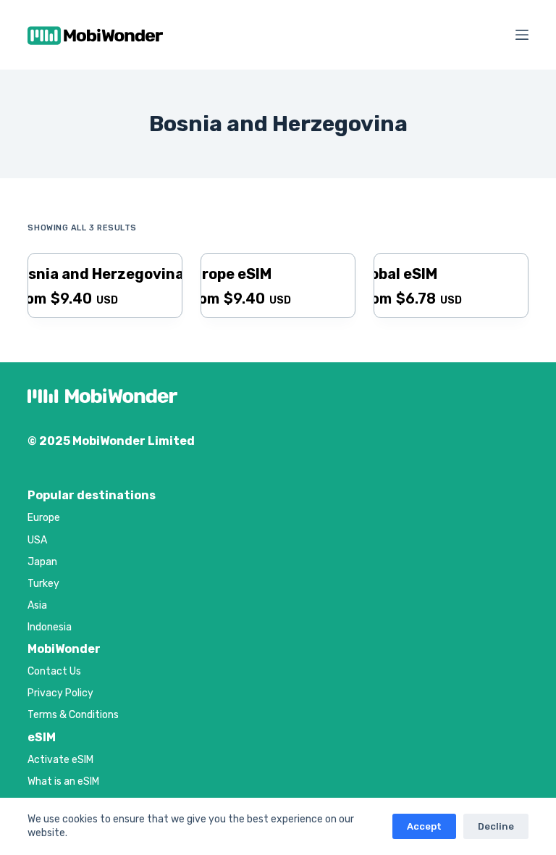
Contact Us (54, 671)
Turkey (43, 583)
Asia (37, 605)
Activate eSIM (60, 760)
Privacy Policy (60, 693)
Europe (44, 518)
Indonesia (50, 627)
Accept (424, 826)
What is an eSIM (63, 781)
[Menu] (521, 34)
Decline (496, 826)
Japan (42, 562)
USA (37, 540)
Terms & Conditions (73, 715)
